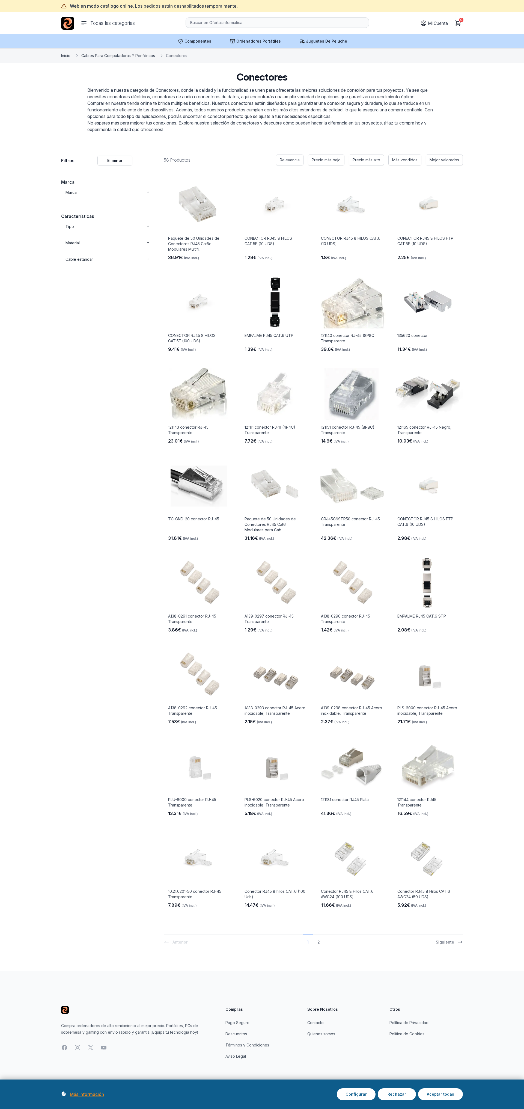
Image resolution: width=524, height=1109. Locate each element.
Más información (87, 1094)
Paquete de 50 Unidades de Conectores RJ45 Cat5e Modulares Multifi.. (193, 243)
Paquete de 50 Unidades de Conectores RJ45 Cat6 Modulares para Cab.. (270, 524)
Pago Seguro (237, 1022)
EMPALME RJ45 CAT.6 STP (421, 616)
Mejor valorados (444, 160)
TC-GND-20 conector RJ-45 (193, 519)
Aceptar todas (440, 1094)
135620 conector (412, 335)
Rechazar (397, 1094)
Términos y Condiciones (247, 1045)
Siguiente (445, 942)
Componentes (197, 41)
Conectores (176, 55)
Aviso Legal (235, 1056)
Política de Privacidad (408, 1022)
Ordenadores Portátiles (258, 41)
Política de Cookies (406, 1033)
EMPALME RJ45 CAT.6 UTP (269, 335)
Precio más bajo (326, 160)
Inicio (65, 55)
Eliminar (115, 160)
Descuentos (236, 1033)
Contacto (315, 1022)
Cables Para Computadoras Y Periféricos (118, 55)
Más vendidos (405, 160)
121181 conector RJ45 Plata (345, 799)
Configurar (356, 1094)
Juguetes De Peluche (326, 41)
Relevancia (290, 160)
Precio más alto (366, 160)
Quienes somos (321, 1033)
